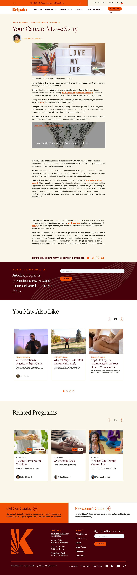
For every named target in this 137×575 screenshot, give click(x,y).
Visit (70, 10)
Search (110, 12)
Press (78, 542)
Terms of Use (97, 566)
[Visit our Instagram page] (106, 566)
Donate (120, 3)
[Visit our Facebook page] (112, 566)
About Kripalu (81, 534)
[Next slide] (121, 319)
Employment (81, 538)
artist (42, 102)
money (35, 226)
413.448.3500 (56, 536)
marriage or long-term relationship (77, 92)
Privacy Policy (85, 566)
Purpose (38, 10)
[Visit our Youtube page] (118, 566)
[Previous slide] (109, 319)
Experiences (51, 10)
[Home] (20, 9)
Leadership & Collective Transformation (45, 22)
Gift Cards (80, 555)
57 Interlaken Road (58, 553)
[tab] (63, 391)
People (63, 10)
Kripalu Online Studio (116, 2)
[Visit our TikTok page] (124, 566)
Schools (80, 10)
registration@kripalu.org (60, 534)
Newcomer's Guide (99, 2)
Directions (80, 551)
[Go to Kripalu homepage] (22, 542)
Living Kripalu (93, 10)
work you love (74, 223)
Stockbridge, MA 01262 (59, 555)
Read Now (60, 3)
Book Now (114, 8)
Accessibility (74, 566)
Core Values (81, 547)
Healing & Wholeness (20, 22)
